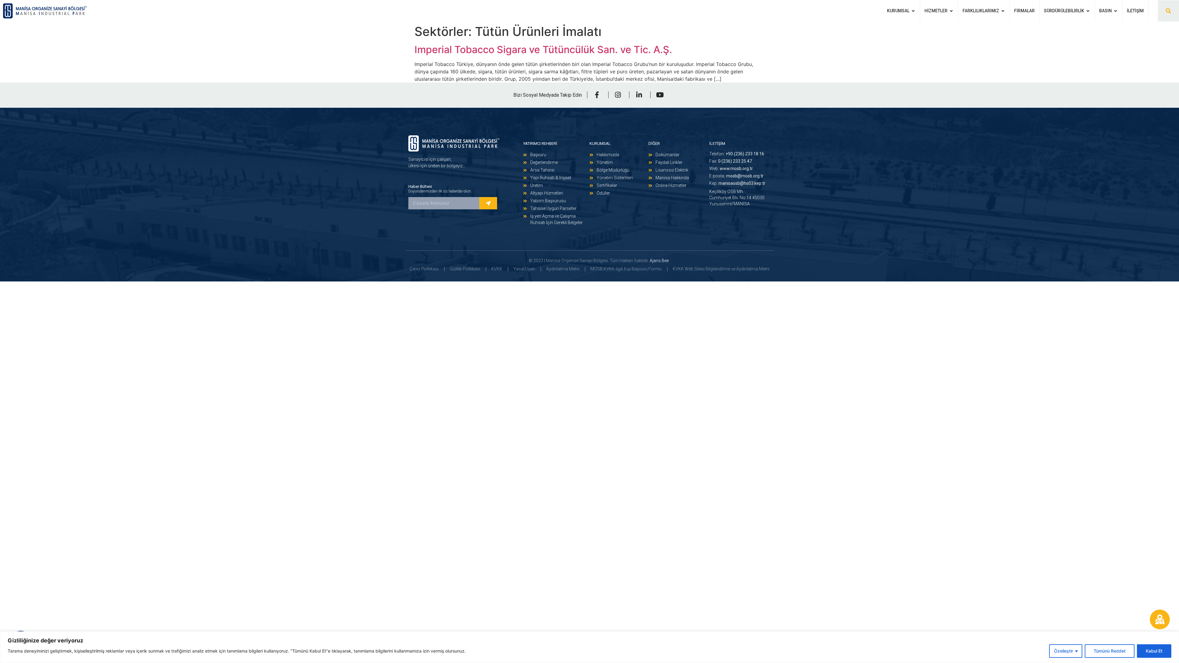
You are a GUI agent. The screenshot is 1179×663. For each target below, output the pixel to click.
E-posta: (736, 175)
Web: (731, 168)
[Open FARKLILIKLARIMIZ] (1003, 11)
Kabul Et (1154, 650)
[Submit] (488, 203)
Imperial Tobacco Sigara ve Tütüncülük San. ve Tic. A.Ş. (543, 50)
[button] (1168, 11)
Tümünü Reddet (1110, 650)
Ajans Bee (659, 260)
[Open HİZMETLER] (951, 11)
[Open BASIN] (1115, 11)
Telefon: (736, 153)
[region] (589, 647)
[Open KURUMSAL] (913, 11)
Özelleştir (1063, 650)
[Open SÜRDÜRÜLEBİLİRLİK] (1088, 11)
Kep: (737, 183)
